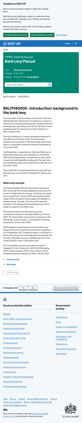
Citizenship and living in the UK (16, 333)
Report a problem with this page (66, 288)
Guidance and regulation (66, 327)
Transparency (62, 344)
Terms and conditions (12, 402)
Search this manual (15, 85)
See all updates (33, 77)
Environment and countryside (16, 362)
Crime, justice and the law (14, 338)
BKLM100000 (23, 96)
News (58, 322)
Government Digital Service (15, 405)
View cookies (61, 35)
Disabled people (10, 343)
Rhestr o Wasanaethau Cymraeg (38, 402)
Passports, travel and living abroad (18, 377)
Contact (53, 399)
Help (5, 399)
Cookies (21, 399)
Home (5, 49)
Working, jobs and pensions (15, 386)
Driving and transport (12, 348)
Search (50, 84)
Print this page (12, 272)
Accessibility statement (37, 399)
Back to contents (9, 96)
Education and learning (13, 352)
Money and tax (9, 372)
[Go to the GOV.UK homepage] (11, 44)
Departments (61, 317)
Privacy (13, 399)
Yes (25, 288)
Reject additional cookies (42, 35)
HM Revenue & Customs (23, 70)
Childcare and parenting (13, 328)
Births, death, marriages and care (17, 319)
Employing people (11, 357)
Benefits (6, 314)
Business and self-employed (15, 323)
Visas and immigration (12, 381)
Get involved (61, 353)
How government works (66, 349)
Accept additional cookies (15, 35)
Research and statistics (66, 331)
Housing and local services (14, 367)
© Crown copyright (70, 416)
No (34, 288)
